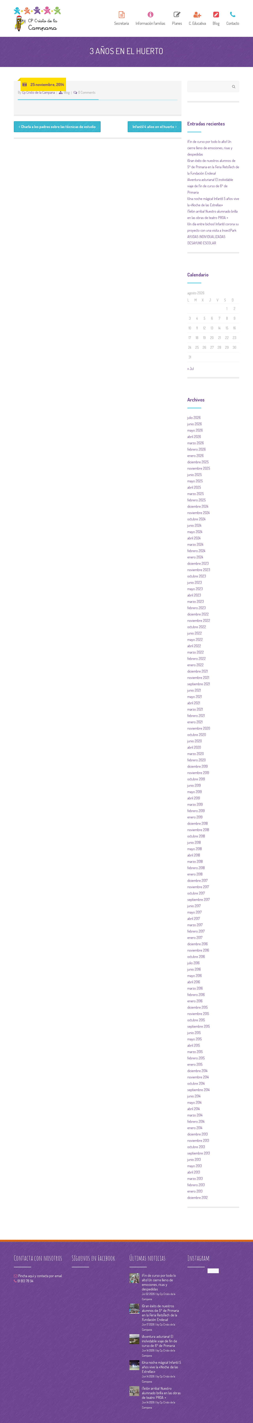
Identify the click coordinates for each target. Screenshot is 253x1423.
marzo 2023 (195, 601)
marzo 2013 (195, 1178)
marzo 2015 (195, 1051)
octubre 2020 (196, 734)
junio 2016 (194, 969)
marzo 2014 (195, 1115)
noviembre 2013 (198, 1140)
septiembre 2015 (198, 1026)
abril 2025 (194, 487)
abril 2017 (193, 918)
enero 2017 (194, 937)
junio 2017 (194, 906)
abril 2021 (193, 703)
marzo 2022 (195, 652)
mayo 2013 (194, 1166)
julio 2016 (193, 963)
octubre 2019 (196, 779)
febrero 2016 (196, 994)
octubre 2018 (196, 836)
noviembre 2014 (198, 1077)
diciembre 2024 (197, 506)
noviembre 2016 (198, 950)
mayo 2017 (194, 912)
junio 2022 (194, 633)
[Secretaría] (121, 17)
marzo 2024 (195, 544)
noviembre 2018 (198, 830)
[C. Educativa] (197, 17)
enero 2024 (195, 557)
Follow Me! (213, 1270)
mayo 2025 (195, 481)
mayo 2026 (195, 430)
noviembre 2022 (198, 620)
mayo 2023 (195, 589)
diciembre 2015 (197, 1007)
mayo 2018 (194, 849)
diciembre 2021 (197, 671)
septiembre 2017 (198, 899)
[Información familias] (150, 17)
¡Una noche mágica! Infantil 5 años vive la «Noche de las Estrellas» (161, 1367)
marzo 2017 (195, 925)
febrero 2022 (196, 658)
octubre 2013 (196, 1147)
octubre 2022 (196, 627)
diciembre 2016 (197, 944)
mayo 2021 (194, 696)
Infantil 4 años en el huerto (153, 126)
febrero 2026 (196, 449)
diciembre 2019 (197, 766)
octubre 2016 (196, 956)
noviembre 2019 (198, 772)
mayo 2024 (194, 531)
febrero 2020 (196, 760)
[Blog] (216, 17)
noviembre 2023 (198, 570)
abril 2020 (194, 747)
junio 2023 (194, 582)
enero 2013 (195, 1191)
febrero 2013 (196, 1185)
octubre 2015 (196, 1020)
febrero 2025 (196, 500)
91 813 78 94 (25, 1281)
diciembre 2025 (198, 462)
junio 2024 (194, 525)
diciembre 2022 (198, 614)
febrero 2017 (196, 931)
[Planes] (177, 17)
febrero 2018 (196, 868)
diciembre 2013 (197, 1134)
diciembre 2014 (197, 1070)
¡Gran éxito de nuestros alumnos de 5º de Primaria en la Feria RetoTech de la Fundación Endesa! (213, 166)
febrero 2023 (196, 608)
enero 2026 (195, 455)
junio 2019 (194, 785)
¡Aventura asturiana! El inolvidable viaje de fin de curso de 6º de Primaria (210, 185)
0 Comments (86, 92)
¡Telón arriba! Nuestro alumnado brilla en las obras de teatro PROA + (161, 1393)
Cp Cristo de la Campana (38, 92)
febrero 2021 (196, 715)
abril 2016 (193, 982)
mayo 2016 (194, 975)
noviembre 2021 (198, 677)
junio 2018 (194, 842)
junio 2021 (194, 690)
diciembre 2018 (197, 823)
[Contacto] (231, 17)
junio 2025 (194, 474)
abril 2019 (193, 798)
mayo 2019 (194, 791)
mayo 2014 (194, 1102)
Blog (67, 92)
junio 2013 (194, 1159)
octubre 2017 (196, 893)
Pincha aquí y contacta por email (39, 1276)
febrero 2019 (196, 811)
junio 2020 (194, 741)
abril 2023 (194, 595)
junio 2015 (194, 1032)
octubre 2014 (196, 1083)
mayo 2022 (195, 639)
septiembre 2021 (198, 684)
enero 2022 (195, 665)
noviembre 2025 (198, 468)
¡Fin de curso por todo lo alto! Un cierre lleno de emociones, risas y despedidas (209, 147)
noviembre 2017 (198, 887)
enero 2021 (195, 722)
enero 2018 (195, 874)
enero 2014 (194, 1128)
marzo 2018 (195, 861)
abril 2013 (193, 1172)
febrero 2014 (196, 1121)
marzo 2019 (195, 804)
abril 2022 (194, 646)
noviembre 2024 (198, 512)
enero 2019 (195, 817)
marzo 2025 (195, 493)
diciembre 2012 (197, 1197)
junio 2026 (194, 424)
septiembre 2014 (198, 1090)
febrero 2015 (196, 1058)
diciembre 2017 (197, 880)
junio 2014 (194, 1096)
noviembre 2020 (198, 728)
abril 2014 (193, 1109)
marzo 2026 (195, 443)
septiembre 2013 (198, 1153)
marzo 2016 (195, 988)
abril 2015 (193, 1045)
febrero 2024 (196, 551)
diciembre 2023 (198, 563)
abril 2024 (194, 538)
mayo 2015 (194, 1039)
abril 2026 (194, 436)
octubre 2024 (196, 519)
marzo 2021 (195, 709)
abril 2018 (193, 855)
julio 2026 (194, 417)
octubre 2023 (196, 576)
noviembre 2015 (198, 1013)
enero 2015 (195, 1064)
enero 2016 (195, 1001)
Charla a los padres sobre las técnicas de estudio (58, 126)
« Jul (190, 368)
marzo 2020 (195, 753)
